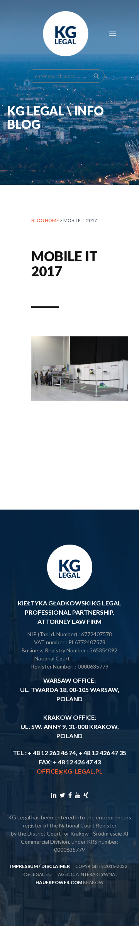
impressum (24, 866)
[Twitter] (62, 795)
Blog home (45, 220)
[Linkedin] (53, 795)
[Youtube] (77, 795)
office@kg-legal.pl (70, 771)
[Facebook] (70, 795)
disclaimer (55, 866)
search (96, 76)
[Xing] (85, 795)
